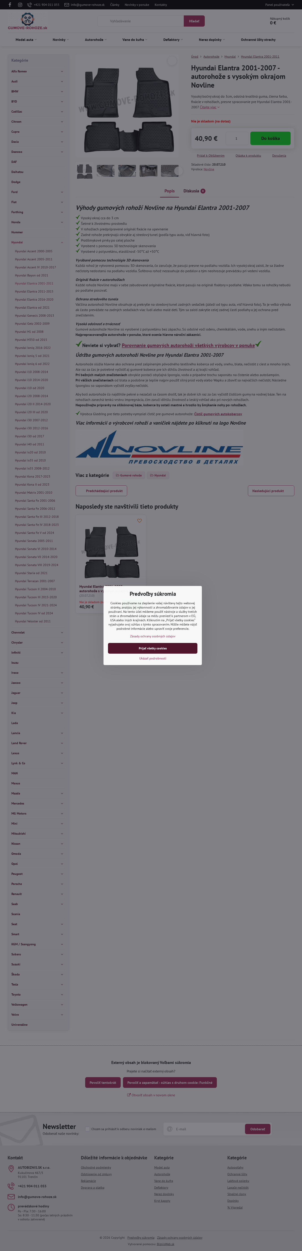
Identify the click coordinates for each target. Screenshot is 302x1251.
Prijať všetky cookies (153, 648)
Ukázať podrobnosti (152, 658)
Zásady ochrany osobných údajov (152, 636)
